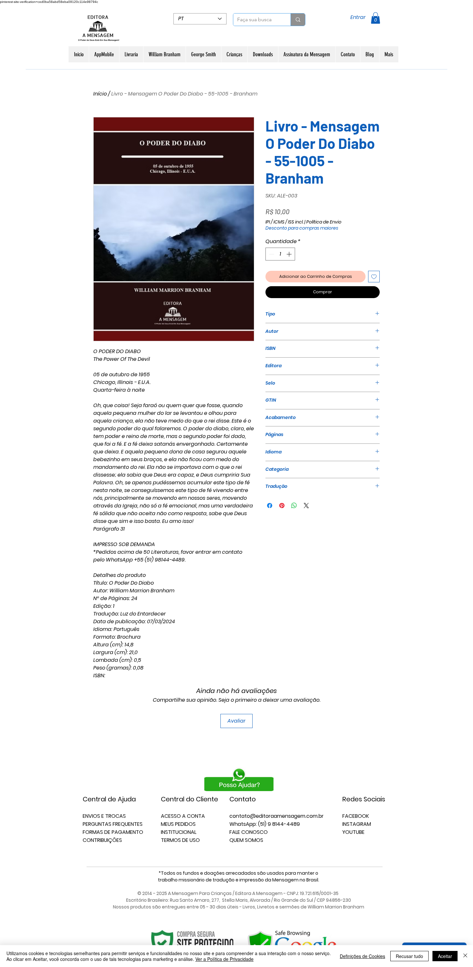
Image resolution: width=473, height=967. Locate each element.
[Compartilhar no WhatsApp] (294, 505)
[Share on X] (306, 505)
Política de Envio (323, 222)
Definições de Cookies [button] (362, 956)
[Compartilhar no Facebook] (270, 505)
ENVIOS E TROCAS (104, 816)
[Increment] (289, 254)
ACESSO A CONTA (183, 816)
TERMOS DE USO (180, 840)
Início (100, 93)
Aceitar (445, 956)
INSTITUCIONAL (178, 832)
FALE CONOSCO (248, 832)
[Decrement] (270, 254)
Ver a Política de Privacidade (224, 959)
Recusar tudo (409, 956)
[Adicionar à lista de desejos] (374, 276)
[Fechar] (465, 956)
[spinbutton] (280, 254)
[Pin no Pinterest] (282, 505)
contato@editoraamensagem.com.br (276, 816)
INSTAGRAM (356, 824)
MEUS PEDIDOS (178, 824)
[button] (375, 18)
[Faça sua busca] (298, 20)
